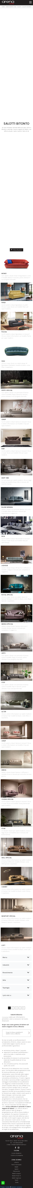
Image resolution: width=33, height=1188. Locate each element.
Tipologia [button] (6, 988)
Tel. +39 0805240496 (16, 1143)
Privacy (3, 1187)
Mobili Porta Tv (16, 1176)
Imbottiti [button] (6, 965)
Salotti (19, 6)
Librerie (16, 1162)
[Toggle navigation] (30, 2)
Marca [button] (5, 957)
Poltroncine (16, 1171)
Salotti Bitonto (26, 6)
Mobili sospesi (16, 1173)
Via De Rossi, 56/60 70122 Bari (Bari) (17, 1141)
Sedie (16, 1182)
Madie (16, 1167)
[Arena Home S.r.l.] (16, 1137)
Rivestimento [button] (8, 973)
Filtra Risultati (17, 250)
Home (3, 6)
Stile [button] (4, 980)
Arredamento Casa (11, 6)
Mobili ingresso (16, 1178)
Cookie (7, 1187)
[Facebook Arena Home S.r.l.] (15, 1147)
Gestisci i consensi (17, 1187)
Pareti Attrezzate (16, 1164)
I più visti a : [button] (7, 995)
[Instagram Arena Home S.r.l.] (18, 1147)
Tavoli (16, 1180)
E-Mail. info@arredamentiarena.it (16, 1144)
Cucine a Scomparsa (17, 1155)
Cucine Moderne (16, 1153)
